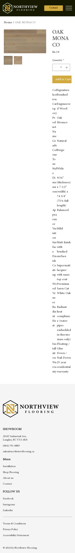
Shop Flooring (11, 472)
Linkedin (8, 510)
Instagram (9, 504)
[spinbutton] (61, 67)
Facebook (8, 498)
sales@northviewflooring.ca (18, 451)
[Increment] (67, 67)
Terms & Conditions (14, 523)
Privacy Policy (10, 529)
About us (8, 478)
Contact (7, 484)
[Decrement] (55, 67)
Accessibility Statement (16, 535)
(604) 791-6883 (11, 446)
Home (8, 22)
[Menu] (68, 8)
